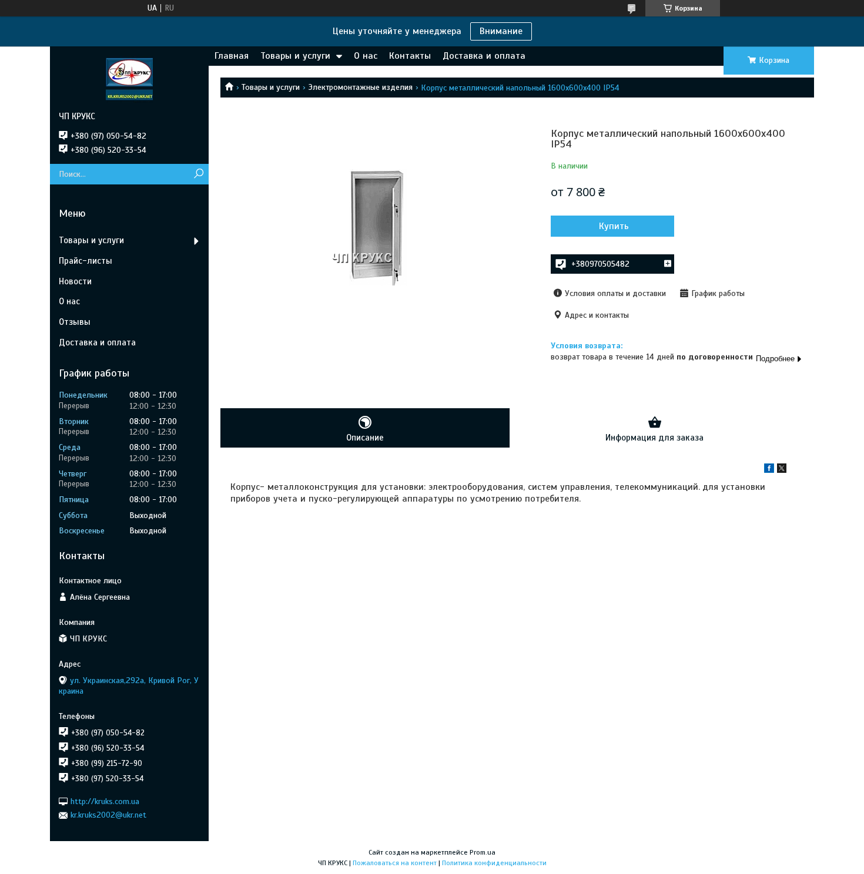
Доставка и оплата (484, 56)
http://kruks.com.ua (105, 801)
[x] (781, 470)
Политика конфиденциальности (494, 863)
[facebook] (769, 470)
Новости (75, 281)
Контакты (410, 56)
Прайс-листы (85, 261)
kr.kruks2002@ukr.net (108, 815)
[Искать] (198, 174)
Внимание (501, 31)
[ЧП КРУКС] (129, 78)
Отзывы (75, 322)
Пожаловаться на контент (395, 863)
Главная (232, 56)
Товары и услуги (295, 56)
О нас (365, 56)
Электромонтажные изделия (361, 87)
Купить (614, 226)
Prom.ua (482, 852)
